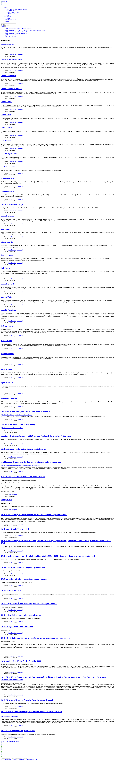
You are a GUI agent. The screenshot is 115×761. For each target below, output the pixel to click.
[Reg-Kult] (4, 1)
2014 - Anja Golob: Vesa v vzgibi (15, 529)
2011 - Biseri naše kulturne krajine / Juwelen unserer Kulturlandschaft (31, 712)
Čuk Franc (5, 268)
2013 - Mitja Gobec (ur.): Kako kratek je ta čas (21, 615)
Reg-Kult (6, 15)
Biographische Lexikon (10, 19)
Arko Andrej (6, 369)
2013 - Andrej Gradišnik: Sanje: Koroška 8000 (21, 661)
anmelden (21, 759)
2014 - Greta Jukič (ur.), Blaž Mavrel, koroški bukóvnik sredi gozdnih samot (34, 514)
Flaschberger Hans (9, 154)
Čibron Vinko (6, 297)
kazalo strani (15, 759)
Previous (3, 741)
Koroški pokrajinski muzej (16, 54)
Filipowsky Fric (7, 178)
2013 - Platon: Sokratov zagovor (14, 590)
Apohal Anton (7, 382)
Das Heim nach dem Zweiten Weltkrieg (18, 424)
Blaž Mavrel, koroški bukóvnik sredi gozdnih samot (23, 476)
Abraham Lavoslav (9, 398)
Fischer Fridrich (8, 167)
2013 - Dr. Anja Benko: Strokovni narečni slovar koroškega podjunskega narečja (35, 638)
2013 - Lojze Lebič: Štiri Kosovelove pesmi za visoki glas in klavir (29, 603)
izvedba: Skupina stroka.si (32, 759)
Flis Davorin (6, 141)
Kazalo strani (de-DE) (13, 12)
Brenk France (7, 255)
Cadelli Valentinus (9, 310)
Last (17, 741)
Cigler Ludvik (7, 242)
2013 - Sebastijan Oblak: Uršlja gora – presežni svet (23, 567)
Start (5, 7)
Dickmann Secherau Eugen (12, 204)
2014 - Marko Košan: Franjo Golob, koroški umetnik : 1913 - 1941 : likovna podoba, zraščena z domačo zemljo (48, 556)
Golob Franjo (6, 115)
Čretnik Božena (7, 216)
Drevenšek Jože (7, 44)
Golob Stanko (6, 102)
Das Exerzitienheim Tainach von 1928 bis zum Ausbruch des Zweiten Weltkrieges (36, 436)
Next (14, 741)
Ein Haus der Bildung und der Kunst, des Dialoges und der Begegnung (31, 462)
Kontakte (6, 21)
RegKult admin (13, 494)
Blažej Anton (6, 340)
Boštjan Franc (7, 326)
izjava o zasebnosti (6, 759)
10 (12, 741)
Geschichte (7, 18)
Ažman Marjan (7, 353)
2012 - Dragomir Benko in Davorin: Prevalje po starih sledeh (27, 700)
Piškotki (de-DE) (11, 10)
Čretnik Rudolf (7, 284)
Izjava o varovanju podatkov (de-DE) (17, 9)
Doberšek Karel (7, 191)
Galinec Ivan (6, 128)
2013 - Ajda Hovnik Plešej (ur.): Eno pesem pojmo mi (24, 579)
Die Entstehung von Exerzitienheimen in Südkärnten (23, 449)
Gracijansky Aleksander (11, 60)
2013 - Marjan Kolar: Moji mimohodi (17, 626)
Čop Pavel (5, 229)
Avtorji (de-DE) (11, 13)
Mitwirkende (7, 16)
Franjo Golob (6, 500)
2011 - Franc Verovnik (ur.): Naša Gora (18, 730)
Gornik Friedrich (8, 75)
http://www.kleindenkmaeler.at (9, 716)
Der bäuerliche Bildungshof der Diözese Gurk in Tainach (25, 411)
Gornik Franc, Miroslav (11, 89)
